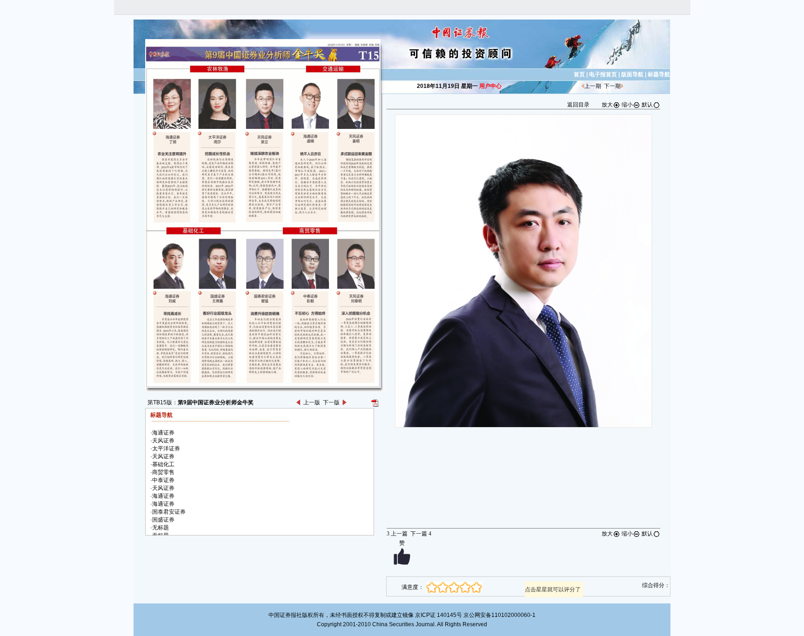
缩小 (627, 104)
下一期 (612, 86)
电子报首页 (603, 74)
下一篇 (420, 533)
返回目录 (578, 104)
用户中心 (490, 86)
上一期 (592, 86)
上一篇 (397, 533)
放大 (607, 104)
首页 (579, 74)
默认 (647, 104)
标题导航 (659, 74)
